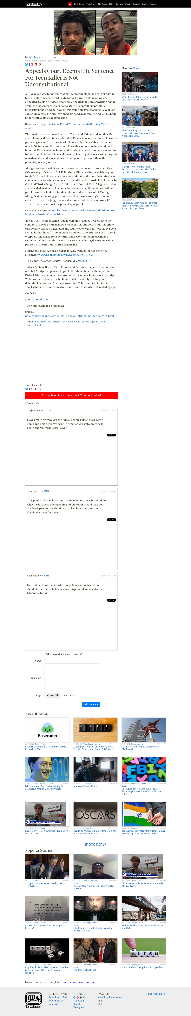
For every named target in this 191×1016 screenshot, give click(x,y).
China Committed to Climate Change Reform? (43, 927)
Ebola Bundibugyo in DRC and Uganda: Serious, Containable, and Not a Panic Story (138, 133)
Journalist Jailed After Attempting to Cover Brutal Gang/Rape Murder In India (143, 832)
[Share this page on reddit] (39, 63)
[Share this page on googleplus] (33, 63)
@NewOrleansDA (47, 254)
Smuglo (77, 1003)
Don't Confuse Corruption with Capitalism (142, 967)
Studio (145, 4)
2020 (111, 4)
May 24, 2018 (83, 260)
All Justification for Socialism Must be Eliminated (141, 748)
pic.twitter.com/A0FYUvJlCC (75, 254)
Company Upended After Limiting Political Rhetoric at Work (46, 748)
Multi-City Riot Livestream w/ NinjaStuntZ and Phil (143, 927)
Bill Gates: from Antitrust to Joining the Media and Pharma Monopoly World (44, 787)
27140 (46, 491)
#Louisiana (39, 321)
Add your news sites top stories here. (79, 982)
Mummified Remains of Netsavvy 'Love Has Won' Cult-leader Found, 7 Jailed (93, 748)
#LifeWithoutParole (70, 321)
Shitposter (78, 1000)
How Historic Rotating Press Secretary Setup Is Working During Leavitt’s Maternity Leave (139, 169)
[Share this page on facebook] (29, 63)
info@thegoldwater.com (110, 997)
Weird (127, 4)
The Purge (102, 4)
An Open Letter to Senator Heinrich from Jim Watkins (45, 884)
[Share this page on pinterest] (36, 63)
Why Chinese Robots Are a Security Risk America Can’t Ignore (139, 98)
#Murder (101, 321)
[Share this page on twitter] (26, 63)
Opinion (136, 4)
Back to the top (155, 993)
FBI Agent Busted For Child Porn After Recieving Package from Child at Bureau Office (141, 791)
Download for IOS (58, 997)
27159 (46, 575)
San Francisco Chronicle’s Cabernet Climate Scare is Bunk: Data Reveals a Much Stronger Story (140, 205)
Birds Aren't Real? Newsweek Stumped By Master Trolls (46, 832)
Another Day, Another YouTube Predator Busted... (93, 887)
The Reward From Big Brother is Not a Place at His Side (92, 929)
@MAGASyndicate (36, 299)
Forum (153, 4)
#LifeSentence (52, 321)
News (54, 58)
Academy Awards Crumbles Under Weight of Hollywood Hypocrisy (94, 832)
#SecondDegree (88, 321)
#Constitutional (33, 324)
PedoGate (91, 4)
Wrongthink (79, 1007)
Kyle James (35, 57)
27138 (48, 410)
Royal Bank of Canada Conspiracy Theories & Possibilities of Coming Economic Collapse (46, 970)
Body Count (79, 4)
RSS (100, 1003)
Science (119, 4)
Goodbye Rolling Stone (84, 969)
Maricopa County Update (86, 786)
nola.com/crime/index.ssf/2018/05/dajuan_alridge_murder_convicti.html (69, 315)
